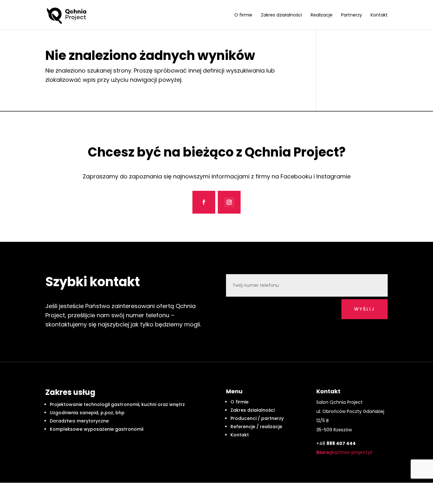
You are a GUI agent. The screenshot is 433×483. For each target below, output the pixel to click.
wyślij (364, 309)
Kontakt (379, 15)
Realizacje (322, 15)
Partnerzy (351, 15)
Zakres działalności (281, 15)
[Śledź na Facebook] (203, 202)
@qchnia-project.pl (344, 452)
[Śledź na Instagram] (229, 202)
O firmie (243, 15)
